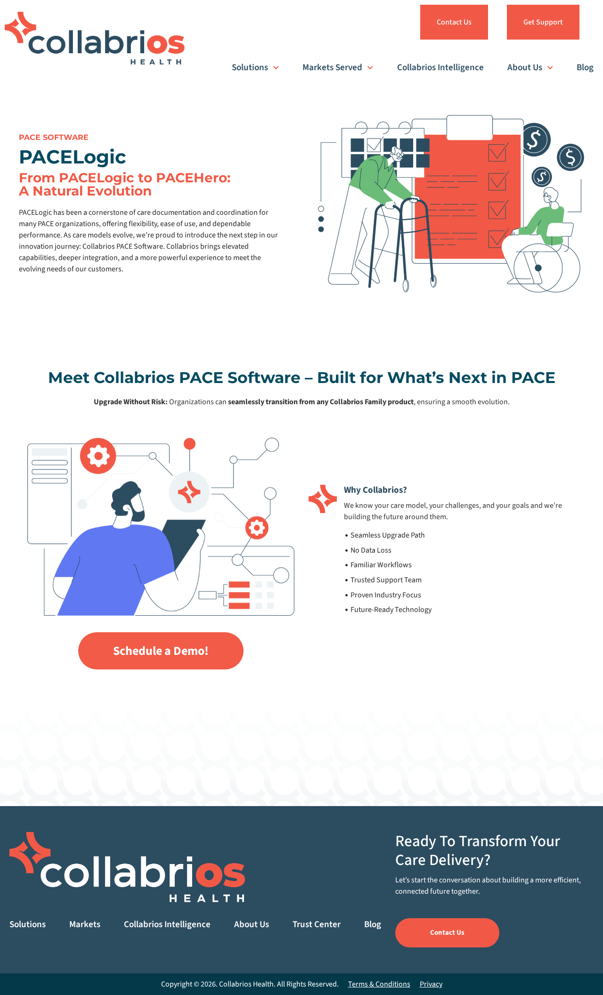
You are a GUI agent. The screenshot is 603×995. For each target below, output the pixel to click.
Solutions (250, 67)
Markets (84, 924)
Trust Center (317, 924)
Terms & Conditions (379, 984)
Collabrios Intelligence (440, 67)
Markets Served (332, 67)
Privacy (431, 984)
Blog (585, 67)
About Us (524, 67)
